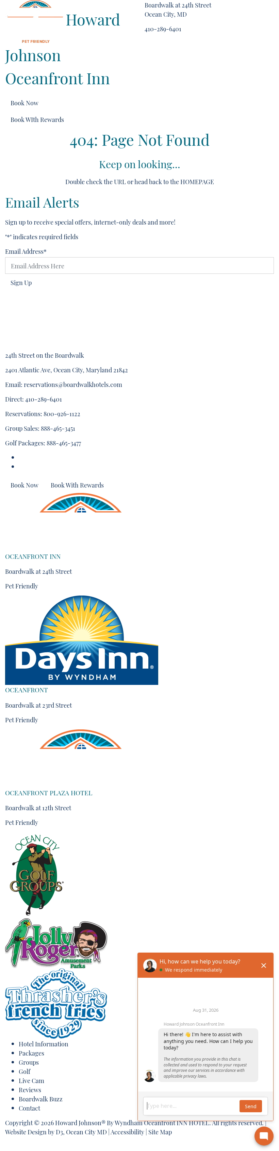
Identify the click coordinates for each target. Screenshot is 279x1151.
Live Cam (31, 1080)
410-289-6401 (163, 28)
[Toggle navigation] (243, 6)
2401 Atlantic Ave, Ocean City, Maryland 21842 (66, 369)
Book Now (24, 102)
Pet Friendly (21, 585)
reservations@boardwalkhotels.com (73, 384)
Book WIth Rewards (37, 119)
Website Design (26, 1131)
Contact (29, 1107)
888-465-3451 (58, 428)
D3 (59, 1131)
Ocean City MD (86, 1131)
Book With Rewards (77, 484)
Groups (29, 1062)
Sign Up (21, 282)
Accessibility (127, 1131)
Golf (24, 1071)
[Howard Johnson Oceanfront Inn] (35, 18)
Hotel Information (43, 1043)
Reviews (30, 1089)
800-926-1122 (62, 413)
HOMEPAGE (197, 181)
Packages (31, 1052)
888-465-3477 (64, 442)
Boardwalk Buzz (41, 1098)
